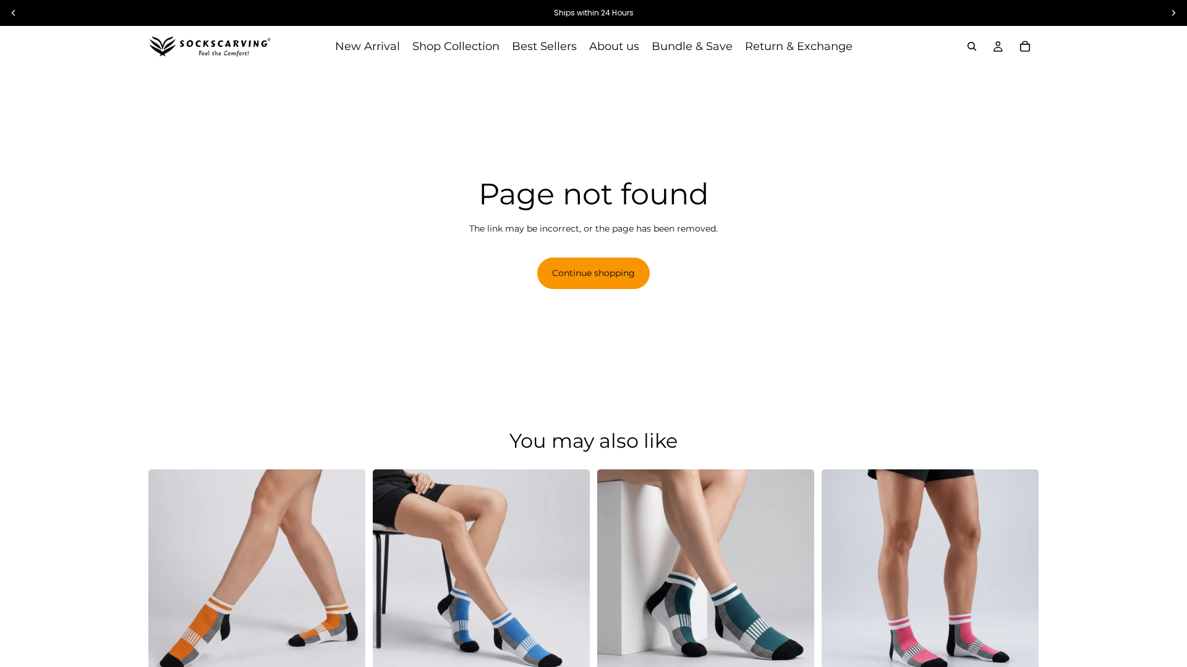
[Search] (971, 46)
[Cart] (1025, 46)
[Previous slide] (166, 577)
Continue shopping (593, 273)
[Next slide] (346, 577)
